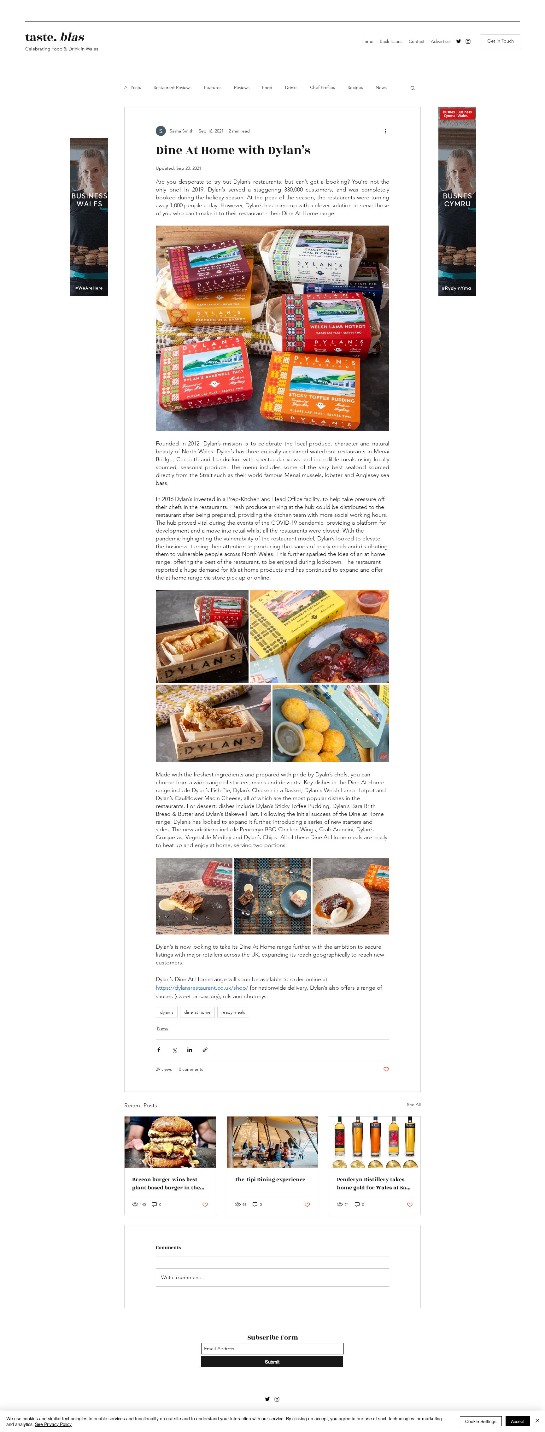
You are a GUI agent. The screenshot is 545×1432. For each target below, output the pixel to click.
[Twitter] (458, 41)
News (381, 87)
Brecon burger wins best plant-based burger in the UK (166, 1184)
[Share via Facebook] (159, 1050)
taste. (54, 37)
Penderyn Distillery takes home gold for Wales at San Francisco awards (373, 1184)
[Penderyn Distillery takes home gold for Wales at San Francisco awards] (374, 1142)
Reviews (241, 87)
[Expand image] (202, 636)
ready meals (233, 1012)
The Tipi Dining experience (270, 1180)
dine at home (197, 1012)
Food (267, 87)
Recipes (355, 87)
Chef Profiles (322, 87)
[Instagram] (468, 41)
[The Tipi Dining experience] (272, 1142)
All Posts (132, 87)
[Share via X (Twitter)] (174, 1050)
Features (212, 87)
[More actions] (385, 131)
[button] (413, 87)
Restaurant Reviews (172, 87)
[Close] (537, 1421)
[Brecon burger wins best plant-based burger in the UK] (170, 1142)
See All (414, 1104)
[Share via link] (205, 1050)
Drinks (291, 87)
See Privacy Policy (53, 1424)
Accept (517, 1421)
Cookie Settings (480, 1421)
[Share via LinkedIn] (190, 1050)
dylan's (166, 1012)
